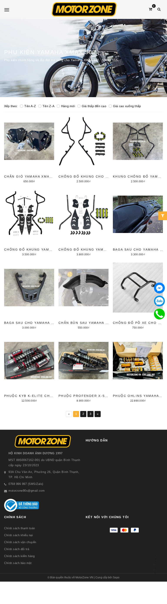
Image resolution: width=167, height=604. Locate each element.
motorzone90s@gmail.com (26, 490)
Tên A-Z (30, 106)
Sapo (116, 577)
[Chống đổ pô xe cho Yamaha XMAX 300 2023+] (138, 295)
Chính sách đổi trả (16, 549)
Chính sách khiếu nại (18, 535)
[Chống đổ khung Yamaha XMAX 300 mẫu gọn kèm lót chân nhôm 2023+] (83, 222)
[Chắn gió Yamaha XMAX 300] (29, 149)
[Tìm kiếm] (159, 9)
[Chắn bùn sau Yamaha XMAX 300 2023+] (83, 295)
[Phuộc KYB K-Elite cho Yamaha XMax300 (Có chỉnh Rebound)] (29, 368)
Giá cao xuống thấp (127, 106)
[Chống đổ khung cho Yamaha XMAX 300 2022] (83, 149)
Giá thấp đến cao (94, 106)
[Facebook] (159, 288)
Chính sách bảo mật (18, 563)
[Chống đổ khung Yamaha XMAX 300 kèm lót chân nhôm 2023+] (29, 222)
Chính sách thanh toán (19, 528)
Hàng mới (68, 106)
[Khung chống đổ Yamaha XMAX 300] (138, 149)
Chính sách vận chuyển (20, 542)
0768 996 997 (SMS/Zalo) (25, 484)
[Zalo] (159, 301)
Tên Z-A (48, 106)
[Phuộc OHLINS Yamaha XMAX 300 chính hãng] (138, 368)
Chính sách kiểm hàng (19, 556)
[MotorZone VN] (84, 9)
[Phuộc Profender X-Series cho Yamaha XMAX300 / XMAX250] (83, 368)
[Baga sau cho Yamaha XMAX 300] (138, 222)
